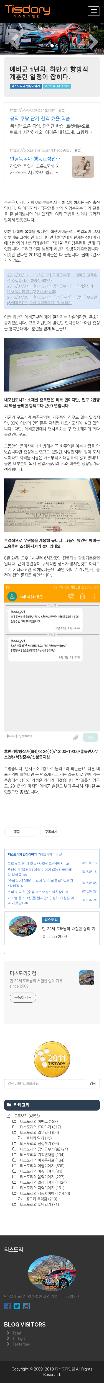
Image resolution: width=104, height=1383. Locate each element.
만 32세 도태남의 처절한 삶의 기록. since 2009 (37, 983)
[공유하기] (25, 832)
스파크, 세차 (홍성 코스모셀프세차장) (35, 892)
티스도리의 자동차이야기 (44, 1193)
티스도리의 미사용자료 (41, 1160)
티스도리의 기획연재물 (41, 1155)
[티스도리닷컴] (27, 11)
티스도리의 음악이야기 (41, 1177)
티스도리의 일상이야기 (25, 86)
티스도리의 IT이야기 (40, 1127)
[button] (8, 38)
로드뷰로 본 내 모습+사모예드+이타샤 (35, 864)
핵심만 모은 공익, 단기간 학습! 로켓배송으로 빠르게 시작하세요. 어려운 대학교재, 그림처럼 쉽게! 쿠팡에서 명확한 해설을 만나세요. (51, 129)
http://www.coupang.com (32, 110)
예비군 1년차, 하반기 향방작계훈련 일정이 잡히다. (49, 72)
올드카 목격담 (41, 1199)
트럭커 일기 (38, 1138)
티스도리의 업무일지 (39, 1132)
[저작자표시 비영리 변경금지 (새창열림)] (69, 832)
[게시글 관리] (32, 832)
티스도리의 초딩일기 (39, 1204)
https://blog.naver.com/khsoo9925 (41, 150)
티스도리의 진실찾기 (39, 1144)
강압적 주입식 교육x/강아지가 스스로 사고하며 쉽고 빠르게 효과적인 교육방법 (35, 170)
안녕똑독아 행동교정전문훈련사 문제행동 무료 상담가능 (35, 159)
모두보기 (26, 1116)
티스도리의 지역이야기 (41, 1188)
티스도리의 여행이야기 (41, 1166)
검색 (93, 1083)
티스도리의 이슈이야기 (40, 1171)
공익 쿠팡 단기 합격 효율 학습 (40, 119)
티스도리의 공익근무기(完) (43, 1149)
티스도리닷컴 (23, 973)
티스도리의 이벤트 (38, 1121)
